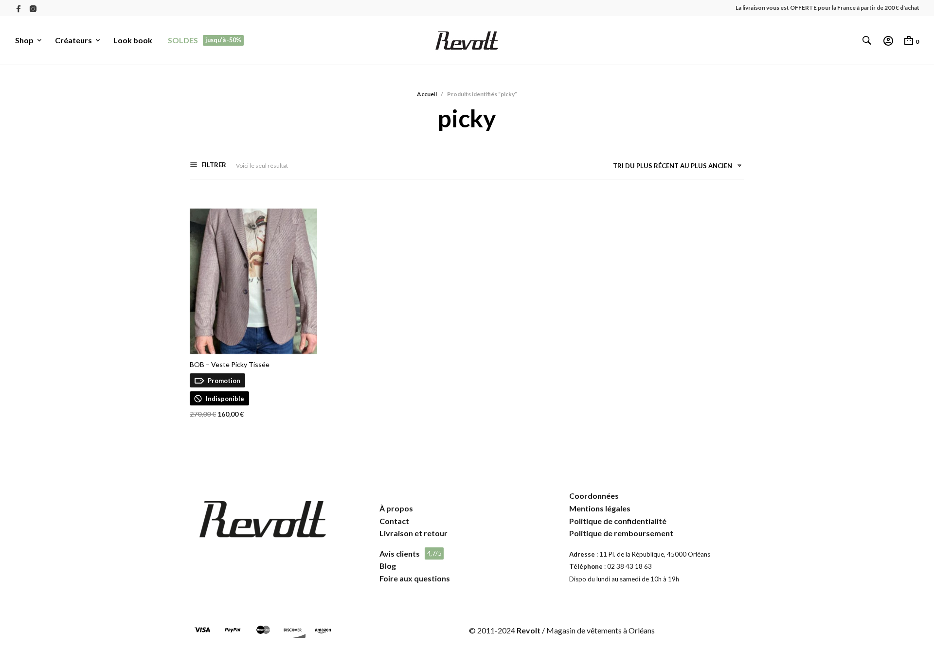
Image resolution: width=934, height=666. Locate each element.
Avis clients (399, 553)
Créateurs (73, 40)
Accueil (427, 94)
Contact (394, 521)
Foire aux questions (414, 578)
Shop (24, 40)
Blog (387, 565)
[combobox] (673, 168)
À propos (396, 508)
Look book (132, 40)
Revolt (528, 630)
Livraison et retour (413, 533)
